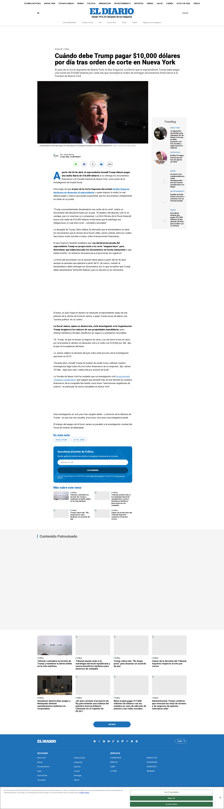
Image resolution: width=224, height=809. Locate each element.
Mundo (80, 3)
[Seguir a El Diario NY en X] (99, 741)
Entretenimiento (122, 3)
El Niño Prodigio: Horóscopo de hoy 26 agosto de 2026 (177, 158)
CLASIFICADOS (115, 758)
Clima (124, 22)
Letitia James (79, 440)
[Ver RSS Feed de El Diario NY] (136, 741)
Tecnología (41, 780)
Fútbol (134, 22)
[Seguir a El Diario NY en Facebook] (94, 741)
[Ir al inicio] (46, 741)
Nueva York (49, 3)
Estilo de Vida (183, 3)
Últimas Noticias (32, 3)
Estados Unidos (66, 3)
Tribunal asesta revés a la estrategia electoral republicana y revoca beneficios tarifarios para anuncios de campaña (121, 500)
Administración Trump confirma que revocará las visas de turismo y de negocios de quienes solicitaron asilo (169, 705)
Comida (169, 3)
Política (91, 3)
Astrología (175, 152)
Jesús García (69, 155)
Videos (197, 3)
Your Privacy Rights (171, 792)
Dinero (150, 3)
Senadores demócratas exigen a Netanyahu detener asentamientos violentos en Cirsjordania (53, 705)
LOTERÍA (113, 771)
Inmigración (105, 3)
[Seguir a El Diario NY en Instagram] (104, 741)
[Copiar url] (110, 164)
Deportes (138, 3)
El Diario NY (59, 49)
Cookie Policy (84, 792)
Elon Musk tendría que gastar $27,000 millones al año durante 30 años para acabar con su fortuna (177, 219)
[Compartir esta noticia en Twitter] (93, 164)
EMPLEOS (114, 762)
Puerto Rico (111, 22)
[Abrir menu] (38, 13)
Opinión (76, 780)
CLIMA (112, 767)
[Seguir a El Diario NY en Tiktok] (113, 741)
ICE (100, 22)
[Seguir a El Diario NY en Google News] (118, 741)
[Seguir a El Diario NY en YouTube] (108, 741)
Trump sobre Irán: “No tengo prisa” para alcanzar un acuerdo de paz (80, 516)
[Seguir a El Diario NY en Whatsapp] (132, 741)
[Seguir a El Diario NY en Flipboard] (122, 741)
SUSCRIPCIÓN (152, 762)
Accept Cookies (171, 804)
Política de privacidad (97, 476)
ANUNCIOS (151, 771)
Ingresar (185, 13)
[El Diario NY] (111, 13)
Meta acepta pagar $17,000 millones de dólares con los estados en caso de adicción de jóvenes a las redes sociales (130, 705)
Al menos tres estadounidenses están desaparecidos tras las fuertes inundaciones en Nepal (177, 180)
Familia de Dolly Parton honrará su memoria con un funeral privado (177, 197)
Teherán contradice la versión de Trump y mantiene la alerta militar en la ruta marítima (80, 498)
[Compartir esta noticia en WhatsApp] (76, 164)
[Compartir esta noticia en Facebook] (84, 164)
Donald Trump (87, 22)
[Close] (220, 797)
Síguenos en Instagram (152, 22)
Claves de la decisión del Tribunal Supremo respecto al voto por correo (121, 516)
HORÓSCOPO (152, 767)
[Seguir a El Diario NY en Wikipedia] (127, 741)
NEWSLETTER (152, 758)
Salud (160, 3)
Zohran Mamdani (69, 22)
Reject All (171, 798)
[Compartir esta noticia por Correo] (101, 164)
